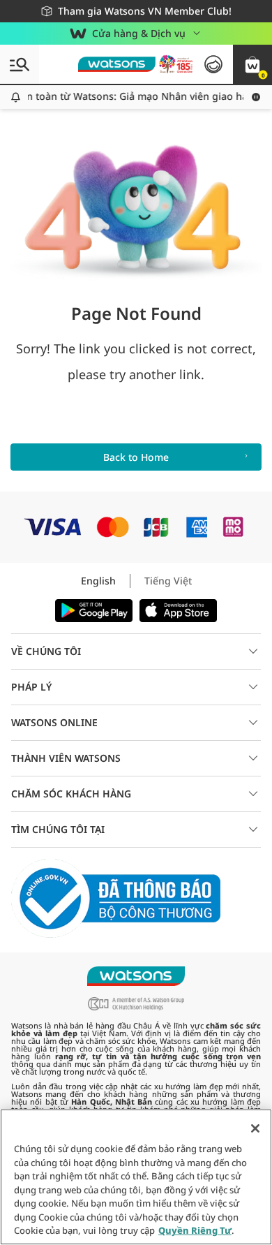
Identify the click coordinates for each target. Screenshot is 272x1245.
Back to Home (136, 457)
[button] (252, 64)
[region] (136, 1177)
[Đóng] (255, 1128)
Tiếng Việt (168, 580)
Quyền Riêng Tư (195, 1230)
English (98, 580)
